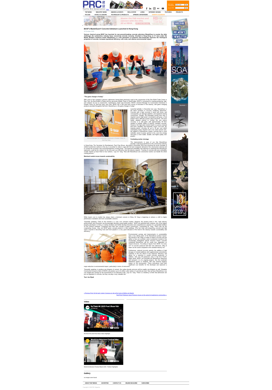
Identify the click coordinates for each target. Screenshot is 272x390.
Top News (88, 12)
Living (142, 12)
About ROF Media (91, 383)
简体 (107, 9)
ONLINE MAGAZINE (131, 383)
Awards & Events (117, 12)
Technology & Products (120, 14)
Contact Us (117, 383)
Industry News (101, 12)
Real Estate (132, 12)
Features (168, 12)
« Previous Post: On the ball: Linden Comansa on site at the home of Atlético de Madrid (109, 293)
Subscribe (145, 383)
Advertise (105, 383)
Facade (87, 14)
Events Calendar (158, 14)
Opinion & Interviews (140, 14)
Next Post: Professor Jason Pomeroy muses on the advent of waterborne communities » (141, 295)
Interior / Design (155, 12)
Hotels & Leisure (101, 14)
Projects (179, 12)
